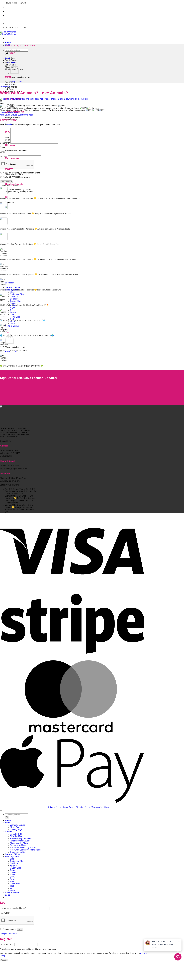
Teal (12, 886)
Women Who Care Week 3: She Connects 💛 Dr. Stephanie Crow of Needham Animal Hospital (38, 259)
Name (2, 147)
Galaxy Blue (15, 301)
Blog (7, 19)
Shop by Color (12, 857)
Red (12, 315)
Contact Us (10, 8)
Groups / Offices (12, 287)
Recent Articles (5, 86)
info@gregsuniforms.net (37, 24)
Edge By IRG (16, 834)
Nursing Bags (16, 829)
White (12, 888)
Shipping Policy (83, 807)
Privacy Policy (54, 807)
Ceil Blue (14, 296)
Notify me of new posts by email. (17, 177)
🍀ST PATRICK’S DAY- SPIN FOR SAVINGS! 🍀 (21, 366)
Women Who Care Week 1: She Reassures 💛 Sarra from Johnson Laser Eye (30, 290)
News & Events (12, 326)
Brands (8, 832)
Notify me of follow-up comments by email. (21, 173)
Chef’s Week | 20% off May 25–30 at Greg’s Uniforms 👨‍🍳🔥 (24, 305)
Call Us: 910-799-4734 (14, 24)
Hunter (13, 872)
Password (5, 913)
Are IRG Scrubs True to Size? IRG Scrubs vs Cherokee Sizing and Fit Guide (20, 491)
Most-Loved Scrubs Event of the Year (16, 115)
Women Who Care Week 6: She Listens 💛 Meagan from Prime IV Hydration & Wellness (35, 213)
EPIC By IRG (16, 836)
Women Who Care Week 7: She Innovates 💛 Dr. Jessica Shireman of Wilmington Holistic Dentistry (40, 198)
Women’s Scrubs (17, 825)
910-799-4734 (13, 466)
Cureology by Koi (17, 852)
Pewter (13, 312)
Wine (12, 324)
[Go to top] (1, 810)
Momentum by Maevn (19, 843)
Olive (12, 310)
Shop (7, 823)
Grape (13, 303)
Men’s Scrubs (16, 827)
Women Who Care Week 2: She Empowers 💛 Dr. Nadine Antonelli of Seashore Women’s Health (39, 274)
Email (2, 152)
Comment (5, 143)
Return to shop (16, 82)
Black (12, 292)
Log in (20, 929)
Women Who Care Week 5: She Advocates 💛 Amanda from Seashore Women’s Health (35, 229)
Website (3, 157)
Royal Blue (15, 317)
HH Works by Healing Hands (23, 847)
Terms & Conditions (100, 807)
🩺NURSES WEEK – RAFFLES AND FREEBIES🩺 (22, 320)
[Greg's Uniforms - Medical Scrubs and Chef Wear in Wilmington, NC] (8, 33)
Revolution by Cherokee (21, 838)
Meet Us (8, 12)
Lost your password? (9, 934)
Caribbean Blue (17, 294)
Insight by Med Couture (20, 841)
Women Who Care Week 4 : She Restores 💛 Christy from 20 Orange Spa (29, 244)
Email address (7, 944)
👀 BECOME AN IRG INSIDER (13, 351)
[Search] (7, 53)
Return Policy (68, 807)
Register (4, 960)
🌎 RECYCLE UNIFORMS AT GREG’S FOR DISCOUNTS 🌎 (27, 335)
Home (8, 43)
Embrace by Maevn (18, 845)
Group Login (10, 15)
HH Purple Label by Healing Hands (25, 850)
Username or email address (13, 908)
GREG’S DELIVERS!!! (10, 113)
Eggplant (14, 299)
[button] (8, 58)
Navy (12, 308)
